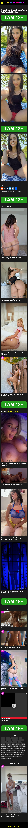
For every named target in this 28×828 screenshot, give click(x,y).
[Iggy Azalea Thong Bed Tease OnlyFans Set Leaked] (14, 327)
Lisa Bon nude (5, 628)
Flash (14, 191)
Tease (8, 756)
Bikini (3, 740)
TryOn (3, 758)
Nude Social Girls (5, 686)
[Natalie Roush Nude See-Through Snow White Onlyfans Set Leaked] (14, 512)
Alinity (9, 738)
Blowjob (9, 740)
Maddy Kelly (4, 720)
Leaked (19, 191)
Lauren (23, 744)
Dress (10, 191)
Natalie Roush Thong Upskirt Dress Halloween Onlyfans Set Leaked (11, 299)
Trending (2, 766)
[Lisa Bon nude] (14, 619)
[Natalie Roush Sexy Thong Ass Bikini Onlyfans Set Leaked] (14, 375)
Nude (3, 750)
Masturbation (5, 748)
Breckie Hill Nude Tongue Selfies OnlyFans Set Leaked (13, 464)
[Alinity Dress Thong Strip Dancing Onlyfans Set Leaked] (14, 232)
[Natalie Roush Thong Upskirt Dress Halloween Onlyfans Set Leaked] (14, 280)
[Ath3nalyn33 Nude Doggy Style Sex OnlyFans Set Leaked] (14, 475)
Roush (14, 752)
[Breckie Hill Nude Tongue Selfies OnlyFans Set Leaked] (14, 437)
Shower (17, 754)
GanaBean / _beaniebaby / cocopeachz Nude (13, 689)
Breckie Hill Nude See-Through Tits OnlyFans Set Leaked (11, 815)
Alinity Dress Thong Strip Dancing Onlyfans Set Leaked (11, 258)
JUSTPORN (10, 826)
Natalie (17, 748)
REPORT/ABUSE (23, 825)
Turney (9, 758)
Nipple (22, 748)
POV (19, 750)
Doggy (15, 742)
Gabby (9, 744)
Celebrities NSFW (5, 718)
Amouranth (15, 738)
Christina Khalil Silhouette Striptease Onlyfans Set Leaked (12, 592)
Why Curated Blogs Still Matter (10, 647)
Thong (13, 193)
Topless (19, 756)
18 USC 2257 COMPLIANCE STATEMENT (10, 825)
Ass (21, 738)
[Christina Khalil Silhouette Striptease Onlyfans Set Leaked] (14, 566)
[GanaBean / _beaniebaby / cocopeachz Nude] (14, 668)
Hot (2, 357)
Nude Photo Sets (13, 411)
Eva (20, 742)
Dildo (10, 742)
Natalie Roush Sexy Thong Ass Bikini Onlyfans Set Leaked (12, 395)
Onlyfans (4, 193)
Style (3, 756)
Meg (12, 748)
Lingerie (16, 746)
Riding (9, 752)
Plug (15, 750)
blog (2, 645)
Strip (22, 754)
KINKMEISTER (17, 826)
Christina (15, 740)
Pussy (3, 752)
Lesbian (10, 746)
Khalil (18, 744)
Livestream (22, 746)
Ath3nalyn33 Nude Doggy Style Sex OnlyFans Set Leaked (12, 485)
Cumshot (4, 742)
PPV (24, 750)
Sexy (12, 754)
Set (9, 193)
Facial (3, 744)
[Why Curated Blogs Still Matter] (14, 638)
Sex (7, 754)
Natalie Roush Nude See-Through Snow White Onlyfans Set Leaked (13, 538)
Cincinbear (4, 191)
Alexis (3, 738)
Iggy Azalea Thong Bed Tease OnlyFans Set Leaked (13, 353)
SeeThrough (21, 752)
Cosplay (22, 740)
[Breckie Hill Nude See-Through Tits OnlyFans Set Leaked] (14, 789)
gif (13, 744)
